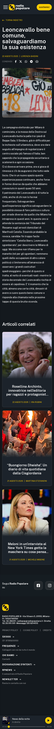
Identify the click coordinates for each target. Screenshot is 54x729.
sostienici (44, 7)
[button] (5, 7)
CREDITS (47, 630)
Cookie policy (30, 630)
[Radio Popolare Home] (19, 7)
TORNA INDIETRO (14, 20)
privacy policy (10, 630)
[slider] (9, 727)
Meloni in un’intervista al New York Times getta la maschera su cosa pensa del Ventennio (27, 548)
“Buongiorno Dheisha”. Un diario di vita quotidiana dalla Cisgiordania (27, 469)
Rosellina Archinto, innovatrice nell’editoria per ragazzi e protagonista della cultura (27, 390)
